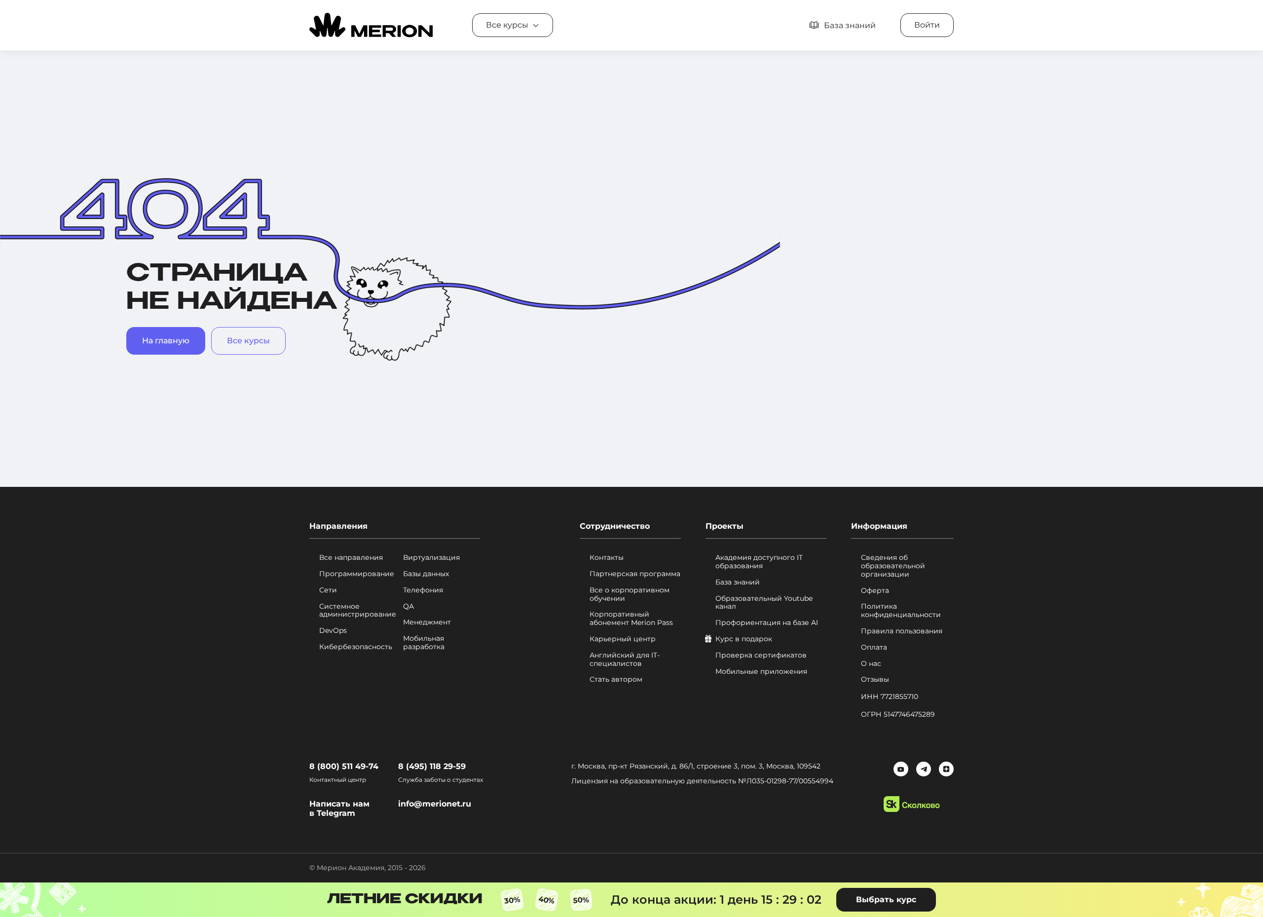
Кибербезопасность (355, 647)
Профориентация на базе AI (766, 623)
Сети (328, 590)
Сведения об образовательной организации (893, 565)
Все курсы (248, 340)
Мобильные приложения (761, 671)
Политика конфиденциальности (901, 610)
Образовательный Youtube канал (764, 602)
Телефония (423, 590)
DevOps (333, 630)
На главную (165, 340)
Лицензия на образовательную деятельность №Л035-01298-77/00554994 (702, 780)
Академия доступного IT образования (759, 561)
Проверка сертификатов (761, 655)
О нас (871, 664)
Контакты (607, 557)
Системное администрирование (357, 610)
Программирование (356, 574)
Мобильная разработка (424, 642)
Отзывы (875, 679)
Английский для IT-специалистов (625, 659)
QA (408, 606)
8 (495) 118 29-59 (432, 766)
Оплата (874, 647)
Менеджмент (427, 622)
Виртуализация (431, 557)
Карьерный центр (623, 639)
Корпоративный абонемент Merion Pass (631, 618)
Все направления (351, 557)
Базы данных (426, 574)
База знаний (737, 582)
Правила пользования (901, 631)
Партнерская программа (635, 574)
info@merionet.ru (434, 803)
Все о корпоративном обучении (629, 594)
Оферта (875, 591)
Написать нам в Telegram (339, 808)
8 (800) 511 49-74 (343, 766)
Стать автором (616, 679)
